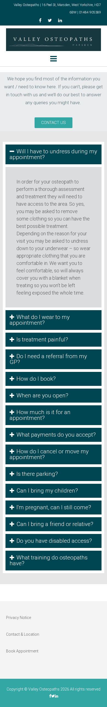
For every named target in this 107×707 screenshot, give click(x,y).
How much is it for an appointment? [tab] (40, 415)
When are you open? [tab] (42, 395)
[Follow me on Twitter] (50, 20)
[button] (53, 122)
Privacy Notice (18, 617)
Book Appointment (22, 651)
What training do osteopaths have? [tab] (49, 560)
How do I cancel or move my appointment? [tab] (49, 454)
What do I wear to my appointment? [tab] (40, 320)
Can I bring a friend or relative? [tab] (54, 524)
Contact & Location (22, 634)
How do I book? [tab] (36, 378)
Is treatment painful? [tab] (42, 339)
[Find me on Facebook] (40, 20)
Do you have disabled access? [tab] (54, 541)
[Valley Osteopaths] (53, 39)
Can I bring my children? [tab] (47, 490)
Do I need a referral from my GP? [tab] (48, 359)
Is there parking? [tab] (37, 474)
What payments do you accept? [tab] (56, 434)
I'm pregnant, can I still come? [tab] (53, 507)
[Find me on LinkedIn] (60, 20)
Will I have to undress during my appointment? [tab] (53, 154)
